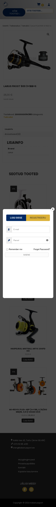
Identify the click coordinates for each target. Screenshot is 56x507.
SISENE (26, 255)
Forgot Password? (42, 249)
